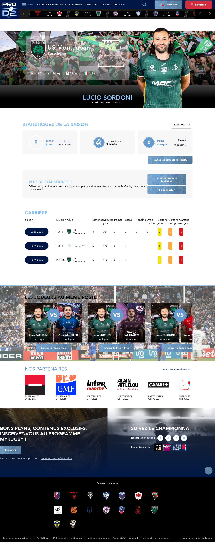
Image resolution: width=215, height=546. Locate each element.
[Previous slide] (200, 14)
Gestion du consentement (155, 537)
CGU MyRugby (42, 538)
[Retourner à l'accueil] (9, 11)
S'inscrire (10, 450)
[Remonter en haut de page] (208, 471)
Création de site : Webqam (196, 537)
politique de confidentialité (56, 458)
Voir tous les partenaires (176, 368)
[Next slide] (210, 14)
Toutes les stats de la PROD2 (170, 160)
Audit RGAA (119, 538)
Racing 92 (79, 245)
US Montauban (68, 47)
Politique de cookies (98, 538)
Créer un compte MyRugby (167, 179)
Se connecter (167, 190)
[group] (48, 14)
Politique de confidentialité (68, 538)
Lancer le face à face (53, 348)
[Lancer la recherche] (144, 4)
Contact (133, 538)
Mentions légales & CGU (17, 538)
